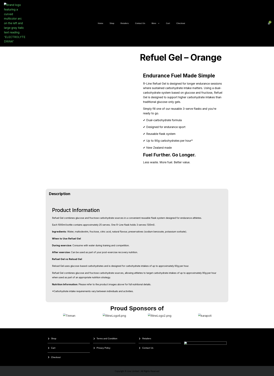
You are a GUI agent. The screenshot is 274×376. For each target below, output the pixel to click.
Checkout (180, 23)
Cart (168, 23)
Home (100, 23)
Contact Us (140, 23)
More (154, 23)
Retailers (125, 23)
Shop (112, 23)
